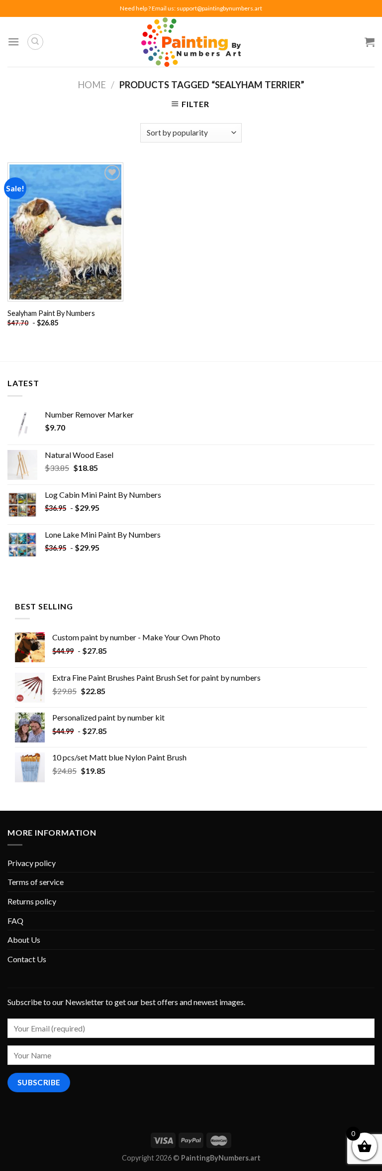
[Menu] (13, 41)
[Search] (35, 42)
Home (92, 84)
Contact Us (26, 959)
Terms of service (35, 881)
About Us (23, 939)
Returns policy (31, 901)
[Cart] (370, 42)
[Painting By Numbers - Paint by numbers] (191, 42)
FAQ (15, 920)
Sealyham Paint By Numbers (51, 313)
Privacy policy (31, 863)
